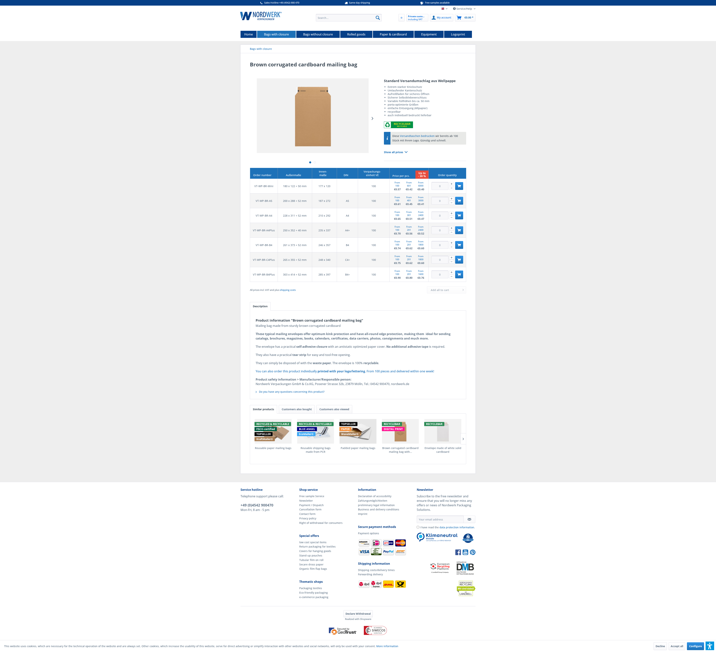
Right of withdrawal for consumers (321, 523)
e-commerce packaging (313, 597)
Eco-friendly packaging (313, 592)
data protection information (456, 527)
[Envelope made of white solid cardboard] (442, 431)
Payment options (368, 533)
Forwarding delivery (370, 574)
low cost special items (312, 542)
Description (260, 306)
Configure (695, 646)
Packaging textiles (310, 588)
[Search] (378, 17)
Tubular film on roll (311, 560)
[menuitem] (349, 17)
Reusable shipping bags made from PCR (316, 450)
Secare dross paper (311, 564)
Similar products (263, 409)
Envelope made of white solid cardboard (443, 450)
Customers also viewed (334, 409)
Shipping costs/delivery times (376, 570)
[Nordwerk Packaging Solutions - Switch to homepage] (261, 15)
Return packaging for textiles (317, 546)
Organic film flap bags (313, 568)
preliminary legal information (376, 505)
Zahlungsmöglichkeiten (372, 500)
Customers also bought (297, 409)
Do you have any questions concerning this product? (291, 391)
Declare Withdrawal (358, 613)
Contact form (307, 514)
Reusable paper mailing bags (273, 448)
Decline (660, 646)
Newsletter (306, 500)
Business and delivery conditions (378, 509)
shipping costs (288, 290)
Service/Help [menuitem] (464, 8)
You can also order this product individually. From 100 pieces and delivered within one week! (345, 371)
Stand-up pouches (310, 555)
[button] (710, 646)
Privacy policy (307, 518)
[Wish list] (401, 17)
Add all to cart (440, 290)
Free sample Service (311, 496)
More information (387, 646)
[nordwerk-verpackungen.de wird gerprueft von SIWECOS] (358, 638)
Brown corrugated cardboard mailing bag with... (400, 450)
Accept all (677, 646)
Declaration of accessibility (374, 496)
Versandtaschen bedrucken (417, 136)
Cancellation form (310, 509)
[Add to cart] (459, 186)
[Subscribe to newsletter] (469, 519)
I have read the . (447, 527)
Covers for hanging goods (315, 551)
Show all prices (393, 152)
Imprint (362, 514)
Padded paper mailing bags (358, 448)
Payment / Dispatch (311, 505)
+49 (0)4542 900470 (257, 505)
